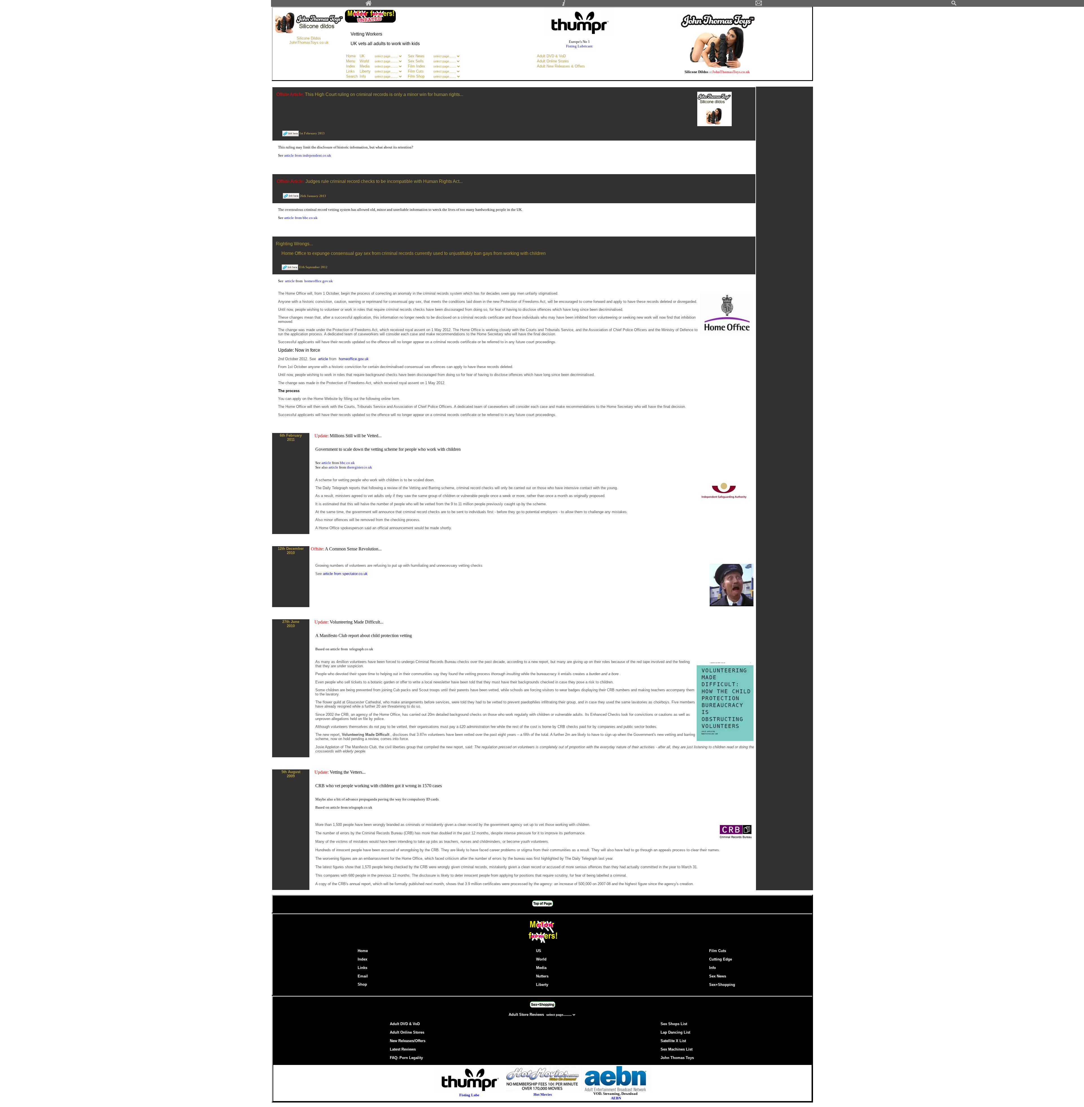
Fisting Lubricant (579, 46)
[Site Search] (954, 5)
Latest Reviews (403, 1049)
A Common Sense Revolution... (353, 548)
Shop (362, 984)
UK (362, 56)
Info (363, 76)
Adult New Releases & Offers (561, 66)
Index (350, 66)
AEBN (616, 1098)
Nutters (542, 976)
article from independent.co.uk (307, 155)
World (365, 61)
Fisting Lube (469, 1095)
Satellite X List (673, 1041)
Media (365, 66)
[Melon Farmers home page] (542, 943)
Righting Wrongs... (294, 243)
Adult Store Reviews (527, 1014)
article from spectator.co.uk (345, 574)
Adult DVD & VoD (551, 56)
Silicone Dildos (309, 38)
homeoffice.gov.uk (318, 281)
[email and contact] (758, 5)
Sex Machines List (676, 1049)
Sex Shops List (674, 1024)
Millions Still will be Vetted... (356, 435)
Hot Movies (543, 1094)
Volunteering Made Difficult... (356, 622)
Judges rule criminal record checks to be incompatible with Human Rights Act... (384, 181)
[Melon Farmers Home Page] (368, 5)
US (538, 951)
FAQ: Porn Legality (406, 1058)
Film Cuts (416, 71)
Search (352, 76)
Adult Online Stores (553, 61)
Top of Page (542, 903)
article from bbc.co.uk (301, 218)
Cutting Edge (720, 959)
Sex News (416, 56)
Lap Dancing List (675, 1032)
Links (350, 71)
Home (351, 56)
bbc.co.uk (347, 463)
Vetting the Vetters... (348, 772)
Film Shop (416, 76)
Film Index (416, 66)
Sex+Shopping (722, 985)
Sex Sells (416, 61)
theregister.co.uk (359, 467)
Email (363, 976)
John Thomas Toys (677, 1058)
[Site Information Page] (563, 5)
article (290, 281)
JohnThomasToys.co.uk (309, 42)
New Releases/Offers (407, 1041)
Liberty (365, 71)
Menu (350, 61)
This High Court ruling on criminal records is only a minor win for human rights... (384, 94)
